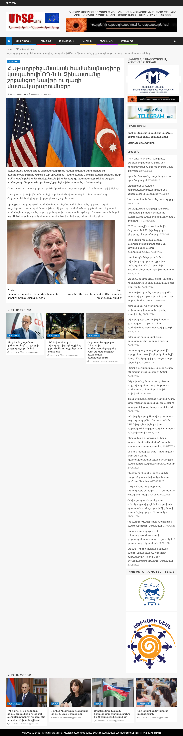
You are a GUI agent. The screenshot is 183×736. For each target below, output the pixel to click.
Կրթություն (144, 704)
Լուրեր (55, 704)
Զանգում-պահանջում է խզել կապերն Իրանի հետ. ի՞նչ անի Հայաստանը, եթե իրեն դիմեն (151, 283)
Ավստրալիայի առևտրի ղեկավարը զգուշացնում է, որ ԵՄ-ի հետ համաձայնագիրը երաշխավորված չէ (150, 323)
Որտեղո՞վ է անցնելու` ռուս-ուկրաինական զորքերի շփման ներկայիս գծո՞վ (32, 294)
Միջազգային (66, 41)
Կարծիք (87, 41)
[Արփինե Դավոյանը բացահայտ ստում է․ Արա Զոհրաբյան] (70, 692)
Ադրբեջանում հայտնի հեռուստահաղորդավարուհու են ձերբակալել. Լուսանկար (147, 190)
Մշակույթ (127, 41)
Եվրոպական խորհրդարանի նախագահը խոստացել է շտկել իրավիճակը (146, 310)
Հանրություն (23, 41)
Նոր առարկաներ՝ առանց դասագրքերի (151, 199)
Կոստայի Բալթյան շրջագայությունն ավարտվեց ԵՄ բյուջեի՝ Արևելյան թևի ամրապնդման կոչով (150, 296)
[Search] (175, 41)
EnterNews (141, 732)
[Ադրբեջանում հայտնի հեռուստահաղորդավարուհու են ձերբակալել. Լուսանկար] (113, 692)
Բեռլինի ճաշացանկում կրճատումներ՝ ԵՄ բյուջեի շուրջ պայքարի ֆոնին (23, 345)
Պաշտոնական (14, 704)
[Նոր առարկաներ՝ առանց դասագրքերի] (156, 692)
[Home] (9, 41)
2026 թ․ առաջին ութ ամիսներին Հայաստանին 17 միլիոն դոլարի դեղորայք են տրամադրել (147, 230)
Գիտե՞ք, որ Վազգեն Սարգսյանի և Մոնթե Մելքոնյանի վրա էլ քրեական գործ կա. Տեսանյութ (149, 477)
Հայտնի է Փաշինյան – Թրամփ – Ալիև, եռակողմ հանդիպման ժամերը (95, 294)
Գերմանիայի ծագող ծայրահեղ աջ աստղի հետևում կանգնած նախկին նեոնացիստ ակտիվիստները (149, 442)
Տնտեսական (106, 41)
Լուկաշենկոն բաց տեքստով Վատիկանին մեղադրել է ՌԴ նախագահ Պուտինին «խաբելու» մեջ (151, 490)
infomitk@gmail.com (18, 94)
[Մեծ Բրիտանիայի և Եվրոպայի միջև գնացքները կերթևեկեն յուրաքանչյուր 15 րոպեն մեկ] (65, 326)
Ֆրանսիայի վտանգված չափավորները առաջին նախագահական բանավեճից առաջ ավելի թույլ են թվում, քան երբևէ (151, 403)
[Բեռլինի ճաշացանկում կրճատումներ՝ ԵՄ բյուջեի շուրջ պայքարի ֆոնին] (25, 326)
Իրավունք (45, 41)
